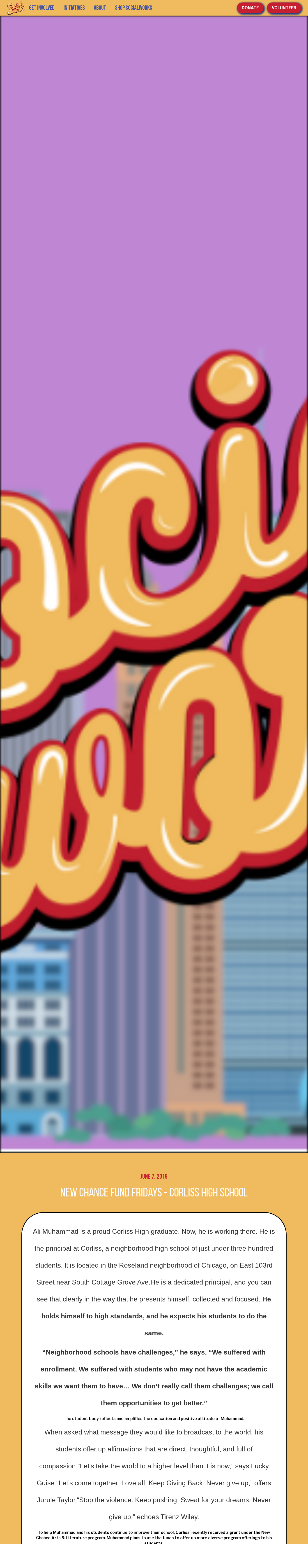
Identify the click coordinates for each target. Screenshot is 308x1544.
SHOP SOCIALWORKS (133, 8)
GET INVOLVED (42, 8)
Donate (250, 7)
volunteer (284, 7)
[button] (74, 8)
